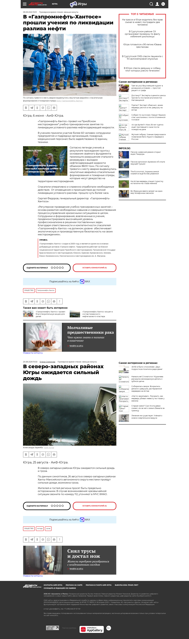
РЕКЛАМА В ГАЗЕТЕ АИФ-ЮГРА (98, 585)
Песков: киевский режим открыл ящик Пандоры (146, 153)
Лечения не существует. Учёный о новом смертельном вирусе (146, 416)
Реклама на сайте (74, 585)
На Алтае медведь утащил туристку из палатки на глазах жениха (147, 182)
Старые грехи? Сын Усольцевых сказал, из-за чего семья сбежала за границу (147, 408)
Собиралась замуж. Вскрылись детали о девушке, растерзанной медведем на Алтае (146, 388)
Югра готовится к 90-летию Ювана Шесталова (142, 45)
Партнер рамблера (69, 628)
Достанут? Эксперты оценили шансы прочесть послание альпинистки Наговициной (148, 97)
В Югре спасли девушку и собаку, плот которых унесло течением (142, 69)
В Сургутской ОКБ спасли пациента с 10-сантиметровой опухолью (142, 57)
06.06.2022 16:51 (30, 12)
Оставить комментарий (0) (94, 268)
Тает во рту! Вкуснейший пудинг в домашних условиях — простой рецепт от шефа (147, 88)
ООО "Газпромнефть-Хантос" (69, 101)
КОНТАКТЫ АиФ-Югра (53, 585)
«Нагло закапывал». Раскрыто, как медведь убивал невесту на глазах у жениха (147, 398)
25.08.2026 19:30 (30, 362)
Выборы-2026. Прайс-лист (126, 585)
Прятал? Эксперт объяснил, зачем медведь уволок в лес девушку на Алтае (147, 107)
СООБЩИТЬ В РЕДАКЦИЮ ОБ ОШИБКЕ (60, 588)
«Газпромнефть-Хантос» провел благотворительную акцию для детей (50, 314)
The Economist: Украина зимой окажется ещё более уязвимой (145, 173)
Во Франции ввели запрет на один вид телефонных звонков (146, 192)
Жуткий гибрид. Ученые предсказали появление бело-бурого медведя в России (148, 136)
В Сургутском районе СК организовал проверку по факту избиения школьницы (142, 34)
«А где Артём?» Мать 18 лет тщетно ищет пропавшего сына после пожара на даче (147, 127)
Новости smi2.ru (33, 353)
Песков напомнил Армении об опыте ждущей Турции (148, 163)
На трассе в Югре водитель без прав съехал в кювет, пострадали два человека (142, 22)
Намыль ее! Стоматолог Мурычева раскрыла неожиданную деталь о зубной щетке (147, 378)
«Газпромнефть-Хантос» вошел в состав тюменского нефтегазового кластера (97, 314)
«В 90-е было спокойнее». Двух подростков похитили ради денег (147, 368)
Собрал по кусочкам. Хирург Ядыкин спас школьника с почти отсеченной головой (148, 117)
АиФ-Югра (49, 447)
